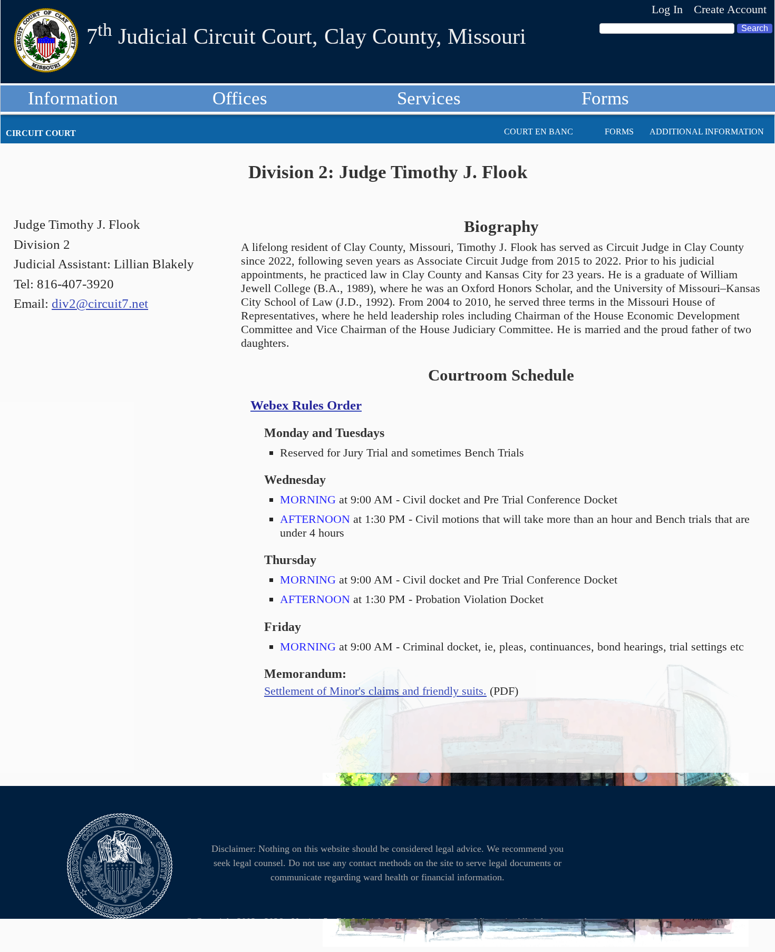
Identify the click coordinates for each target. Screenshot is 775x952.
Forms (605, 98)
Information (73, 98)
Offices (239, 98)
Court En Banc (538, 131)
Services (429, 98)
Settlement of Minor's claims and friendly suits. (375, 690)
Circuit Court (41, 133)
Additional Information (707, 131)
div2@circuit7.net (100, 303)
